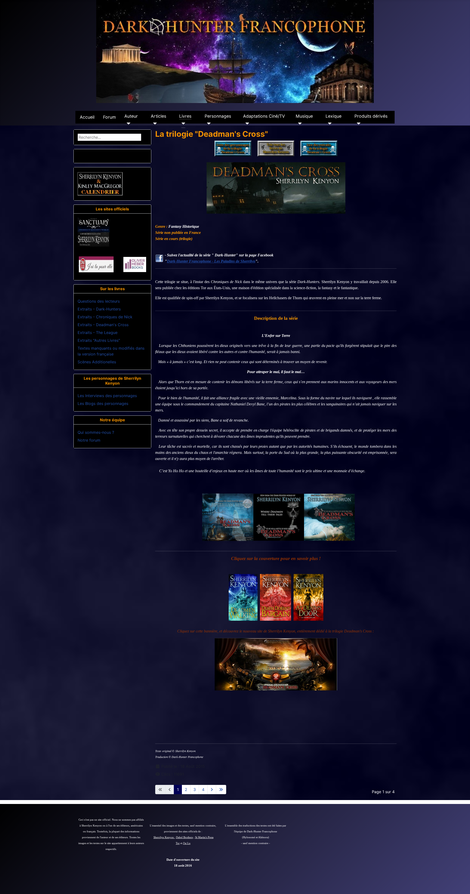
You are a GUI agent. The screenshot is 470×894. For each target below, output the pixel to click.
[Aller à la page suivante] (211, 789)
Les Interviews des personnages (107, 395)
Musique (304, 116)
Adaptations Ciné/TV (264, 116)
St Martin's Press (204, 837)
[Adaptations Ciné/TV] (246, 123)
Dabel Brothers (184, 837)
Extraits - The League (98, 332)
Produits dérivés (371, 116)
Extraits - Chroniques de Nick (105, 316)
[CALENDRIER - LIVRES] (100, 183)
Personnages (218, 116)
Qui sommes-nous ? (96, 432)
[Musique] (299, 123)
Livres (185, 116)
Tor (178, 843)
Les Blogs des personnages (103, 403)
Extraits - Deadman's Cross (103, 324)
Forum (109, 117)
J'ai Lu (186, 843)
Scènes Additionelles (97, 361)
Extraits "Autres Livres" (99, 340)
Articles (158, 116)
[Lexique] (329, 123)
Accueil (87, 117)
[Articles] (154, 123)
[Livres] (182, 123)
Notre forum (89, 440)
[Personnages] (208, 123)
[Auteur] (127, 123)
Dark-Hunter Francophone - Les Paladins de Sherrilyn (211, 261)
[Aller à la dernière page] (221, 789)
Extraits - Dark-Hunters (99, 309)
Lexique (333, 116)
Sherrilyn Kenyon (164, 837)
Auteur (131, 116)
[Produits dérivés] (357, 123)
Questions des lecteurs (99, 301)
